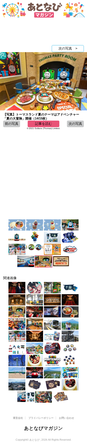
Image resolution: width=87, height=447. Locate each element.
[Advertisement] (43, 32)
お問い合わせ (66, 417)
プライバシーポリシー (41, 417)
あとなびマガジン (43, 428)
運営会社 (18, 417)
